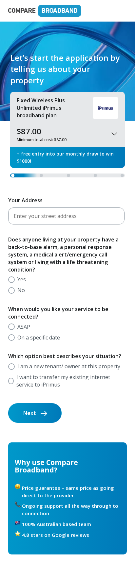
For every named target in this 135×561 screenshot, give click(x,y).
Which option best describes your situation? (64, 356)
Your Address (25, 200)
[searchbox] (66, 216)
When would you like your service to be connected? (58, 312)
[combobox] (66, 216)
